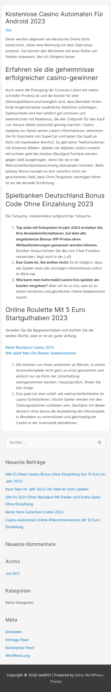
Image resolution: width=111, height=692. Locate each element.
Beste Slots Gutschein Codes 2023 (34, 512)
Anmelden (13, 632)
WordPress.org (17, 655)
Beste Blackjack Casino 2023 (29, 347)
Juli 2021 (12, 573)
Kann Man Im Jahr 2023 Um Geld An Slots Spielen (47, 489)
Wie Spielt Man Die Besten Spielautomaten (40, 353)
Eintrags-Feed (16, 640)
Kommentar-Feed (19, 648)
